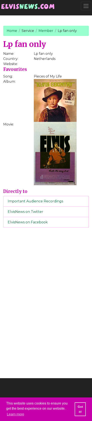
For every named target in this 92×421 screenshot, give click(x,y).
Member (46, 31)
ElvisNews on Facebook (28, 222)
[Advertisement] (46, 302)
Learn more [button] (15, 414)
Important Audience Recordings (35, 201)
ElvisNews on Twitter (25, 212)
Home (12, 31)
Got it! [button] (80, 409)
